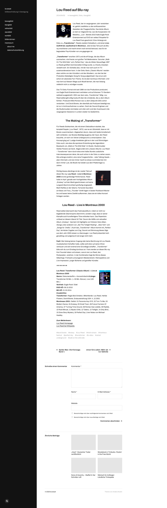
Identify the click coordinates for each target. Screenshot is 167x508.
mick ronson (92, 333)
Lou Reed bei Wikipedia (65, 326)
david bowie (61, 333)
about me (10, 47)
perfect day (69, 335)
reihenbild (8, 28)
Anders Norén (117, 492)
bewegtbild (9, 21)
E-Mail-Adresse (104, 392)
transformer (80, 335)
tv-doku (90, 335)
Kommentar (76, 366)
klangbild (8, 25)
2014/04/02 (60, 15)
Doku (81, 15)
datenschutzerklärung (15, 50)
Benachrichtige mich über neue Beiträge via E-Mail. (89, 417)
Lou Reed (81, 333)
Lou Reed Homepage (64, 323)
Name (74, 392)
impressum (9, 43)
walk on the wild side (77, 338)
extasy (71, 333)
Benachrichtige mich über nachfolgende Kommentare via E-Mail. (93, 413)
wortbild (8, 36)
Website (74, 403)
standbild (8, 32)
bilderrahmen (10, 39)
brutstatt (8, 9)
